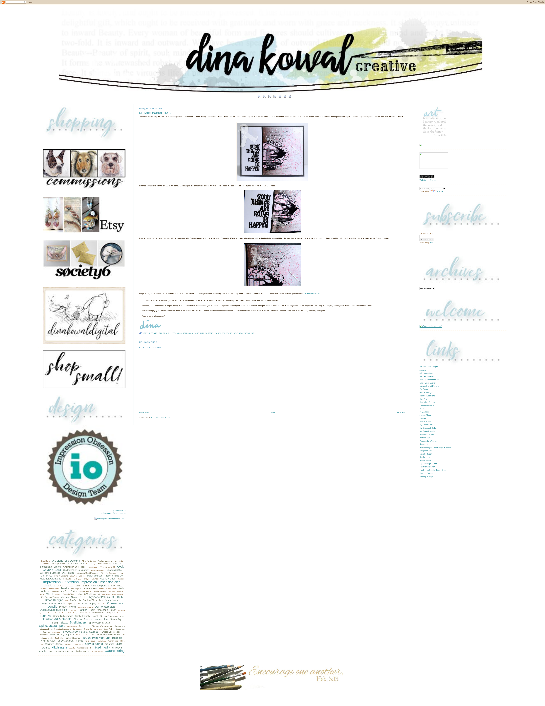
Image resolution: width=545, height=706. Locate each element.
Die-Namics (68, 573)
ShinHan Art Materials (56, 619)
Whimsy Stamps (54, 644)
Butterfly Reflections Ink (429, 380)
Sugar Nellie (109, 629)
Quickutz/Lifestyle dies (53, 609)
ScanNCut (120, 613)
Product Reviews (67, 607)
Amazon (423, 370)
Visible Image (90, 641)
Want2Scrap (113, 641)
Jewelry (65, 588)
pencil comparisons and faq (60, 651)
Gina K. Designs (426, 392)
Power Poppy (89, 603)
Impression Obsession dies (100, 582)
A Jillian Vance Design (107, 561)
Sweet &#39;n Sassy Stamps (80, 631)
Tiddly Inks (59, 638)
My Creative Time (117, 594)
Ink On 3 (60, 586)
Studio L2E (98, 629)
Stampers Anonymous (102, 626)
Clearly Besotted (93, 567)
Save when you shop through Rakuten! (435, 447)
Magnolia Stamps (69, 594)
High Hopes (77, 579)
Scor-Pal (45, 616)
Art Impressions (75, 563)
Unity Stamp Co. (65, 641)
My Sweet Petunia (99, 597)
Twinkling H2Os (47, 641)
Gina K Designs (61, 576)
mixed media (101, 647)
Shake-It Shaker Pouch (86, 616)
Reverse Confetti (54, 613)
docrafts (72, 648)
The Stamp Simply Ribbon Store (105, 634)
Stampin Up (119, 626)
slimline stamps (82, 651)
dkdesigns (59, 647)
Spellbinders (78, 622)
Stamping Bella (46, 629)
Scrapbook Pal (426, 451)
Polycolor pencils (73, 604)
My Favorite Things (50, 597)
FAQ (101, 573)
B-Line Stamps (91, 564)
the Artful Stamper (97, 651)
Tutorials (117, 637)
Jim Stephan (76, 588)
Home (273, 412)
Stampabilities (72, 626)
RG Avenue (72, 610)
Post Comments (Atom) (160, 417)
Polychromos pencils (53, 603)
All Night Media (58, 563)
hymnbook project (84, 648)
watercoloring (115, 651)
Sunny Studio (425, 460)
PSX (66, 600)
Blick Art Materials (427, 376)
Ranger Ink (424, 444)
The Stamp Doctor (427, 467)
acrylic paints (94, 643)
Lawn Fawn (111, 591)
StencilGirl (88, 629)
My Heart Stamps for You (74, 597)
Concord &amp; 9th (107, 567)
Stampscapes (77, 629)
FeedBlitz (434, 242)
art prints (109, 644)
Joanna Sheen (90, 588)
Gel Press (424, 389)
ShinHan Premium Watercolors (90, 619)
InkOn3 (422, 409)
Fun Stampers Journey (114, 573)
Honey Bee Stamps (90, 579)
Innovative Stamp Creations (49, 588)
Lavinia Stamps (99, 591)
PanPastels (75, 600)
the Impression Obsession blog (112, 513)
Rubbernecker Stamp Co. (103, 613)
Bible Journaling (104, 564)
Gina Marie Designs (77, 576)
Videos (79, 640)
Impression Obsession (61, 582)
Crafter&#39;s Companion (76, 570)
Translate (439, 191)
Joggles (101, 588)
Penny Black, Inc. (427, 435)
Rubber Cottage (73, 613)
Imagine (121, 579)
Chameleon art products (74, 567)
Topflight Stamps (72, 638)
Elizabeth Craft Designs (87, 573)
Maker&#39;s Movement (89, 594)
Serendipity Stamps (63, 616)
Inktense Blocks (82, 586)
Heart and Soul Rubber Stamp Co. (105, 575)
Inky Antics (116, 585)
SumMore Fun (56, 632)
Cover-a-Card (52, 569)
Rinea (64, 613)
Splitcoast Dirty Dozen (100, 623)
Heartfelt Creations (50, 578)
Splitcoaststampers (52, 625)
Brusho (57, 566)
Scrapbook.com (426, 454)
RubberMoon (85, 613)
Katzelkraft (55, 591)
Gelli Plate (46, 575)
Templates (43, 635)
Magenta (57, 594)
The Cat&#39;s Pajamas (62, 634)
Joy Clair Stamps (111, 588)
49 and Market (45, 561)
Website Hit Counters (428, 180)
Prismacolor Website (428, 441)
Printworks (101, 604)
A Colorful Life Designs (66, 560)
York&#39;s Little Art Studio (74, 644)
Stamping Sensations (62, 629)
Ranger (82, 609)
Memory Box (106, 594)
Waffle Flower (102, 641)
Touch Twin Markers (96, 637)
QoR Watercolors (105, 606)
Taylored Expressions (110, 632)
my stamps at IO (118, 510)
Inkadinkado (69, 586)
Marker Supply (425, 422)
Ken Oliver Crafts (69, 591)
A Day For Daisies (89, 561)
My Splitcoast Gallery (428, 428)
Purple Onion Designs (85, 607)
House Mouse (108, 578)
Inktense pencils (100, 585)
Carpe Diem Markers (428, 383)
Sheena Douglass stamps (112, 616)
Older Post (401, 412)
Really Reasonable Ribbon (102, 610)
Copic (120, 566)
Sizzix (64, 622)
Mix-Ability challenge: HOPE (155, 112)
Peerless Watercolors (93, 600)
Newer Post (144, 412)
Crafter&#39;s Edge (98, 570)
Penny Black (111, 600)
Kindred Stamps (85, 591)
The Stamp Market (82, 635)
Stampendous (84, 626)
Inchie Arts (48, 585)
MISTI (49, 594)
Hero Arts (67, 579)
